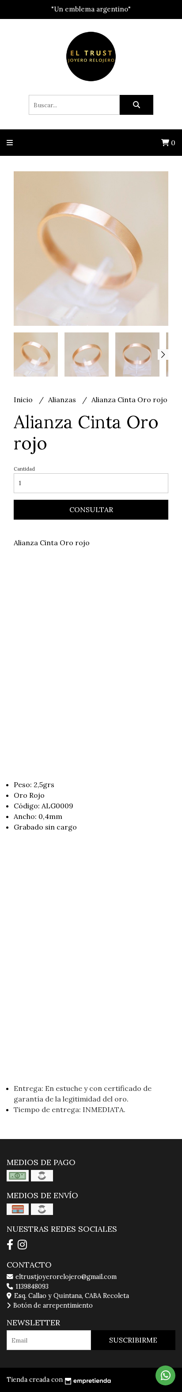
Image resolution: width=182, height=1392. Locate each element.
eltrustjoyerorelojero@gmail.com (65, 1277)
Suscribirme (133, 1339)
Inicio (24, 399)
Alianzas (63, 399)
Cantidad (24, 469)
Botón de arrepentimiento (52, 1305)
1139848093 (31, 1286)
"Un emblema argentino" (91, 9)
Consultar (91, 509)
